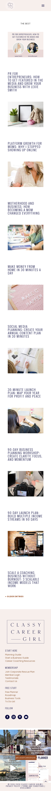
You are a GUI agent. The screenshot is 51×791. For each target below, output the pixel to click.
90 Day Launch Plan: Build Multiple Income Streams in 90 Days (25, 516)
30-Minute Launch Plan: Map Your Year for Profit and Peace (24, 393)
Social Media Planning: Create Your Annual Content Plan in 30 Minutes (25, 331)
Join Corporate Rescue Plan (20, 671)
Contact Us (11, 681)
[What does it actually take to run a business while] (13, 742)
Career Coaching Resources (20, 661)
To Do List (10, 701)
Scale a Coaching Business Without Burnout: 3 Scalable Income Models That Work (23, 579)
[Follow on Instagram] (13, 717)
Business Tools (12, 698)
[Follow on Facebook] (7, 717)
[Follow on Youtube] (26, 717)
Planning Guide (13, 654)
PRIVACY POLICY (13, 786)
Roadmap (10, 695)
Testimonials (11, 678)
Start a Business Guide (17, 657)
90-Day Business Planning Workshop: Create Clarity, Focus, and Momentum (25, 454)
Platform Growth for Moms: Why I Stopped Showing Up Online (25, 146)
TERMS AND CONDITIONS (33, 786)
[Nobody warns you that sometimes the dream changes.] (13, 768)
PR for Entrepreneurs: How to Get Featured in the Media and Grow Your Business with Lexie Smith (25, 81)
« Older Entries (14, 596)
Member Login (12, 674)
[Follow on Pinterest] (20, 717)
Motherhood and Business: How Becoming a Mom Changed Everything (24, 208)
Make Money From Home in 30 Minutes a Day (24, 269)
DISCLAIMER (25, 787)
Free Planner (11, 692)
